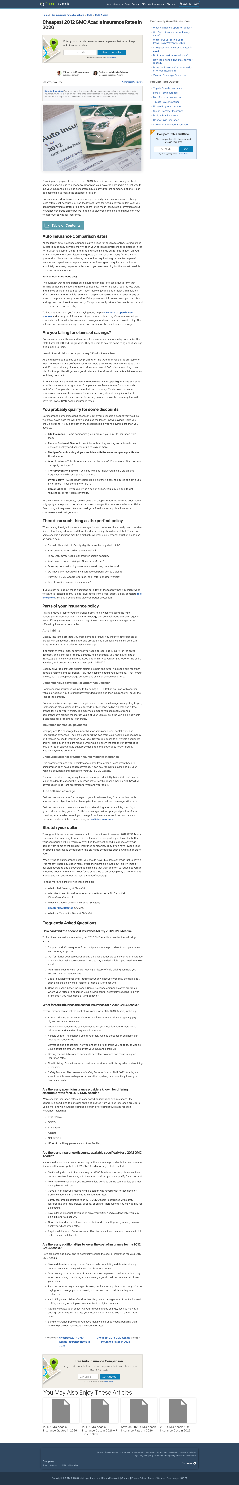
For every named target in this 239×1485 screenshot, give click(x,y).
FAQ (144, 4)
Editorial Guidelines (54, 91)
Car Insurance (155, 4)
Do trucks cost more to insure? (171, 55)
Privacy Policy (138, 1478)
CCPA (184, 1478)
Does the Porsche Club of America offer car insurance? (173, 69)
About (45, 1465)
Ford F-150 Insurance (165, 92)
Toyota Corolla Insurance (167, 88)
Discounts (171, 4)
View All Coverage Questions (169, 75)
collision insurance (102, 819)
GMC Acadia (101, 15)
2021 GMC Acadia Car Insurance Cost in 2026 (175, 1428)
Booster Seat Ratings (60, 907)
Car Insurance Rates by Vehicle (67, 15)
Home (45, 15)
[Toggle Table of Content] (63, 225)
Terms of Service (156, 1478)
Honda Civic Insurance (166, 120)
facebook (194, 1463)
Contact (125, 1478)
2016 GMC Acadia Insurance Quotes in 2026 (60, 1428)
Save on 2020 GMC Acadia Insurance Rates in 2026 (139, 1428)
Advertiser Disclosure (132, 82)
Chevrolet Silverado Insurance (170, 124)
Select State (131, 4)
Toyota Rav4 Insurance (166, 101)
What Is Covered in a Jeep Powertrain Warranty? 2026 (169, 41)
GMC (89, 15)
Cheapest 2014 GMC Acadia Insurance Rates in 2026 (74, 1341)
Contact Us (55, 1465)
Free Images (173, 1478)
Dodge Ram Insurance (165, 115)
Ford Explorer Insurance (167, 97)
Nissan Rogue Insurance (167, 106)
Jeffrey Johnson (81, 72)
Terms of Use (111, 57)
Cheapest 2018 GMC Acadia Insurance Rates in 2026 (113, 1339)
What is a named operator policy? (172, 27)
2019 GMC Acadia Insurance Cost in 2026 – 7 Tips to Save (99, 1430)
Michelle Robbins (119, 72)
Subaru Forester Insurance (168, 111)
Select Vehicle (113, 4)
